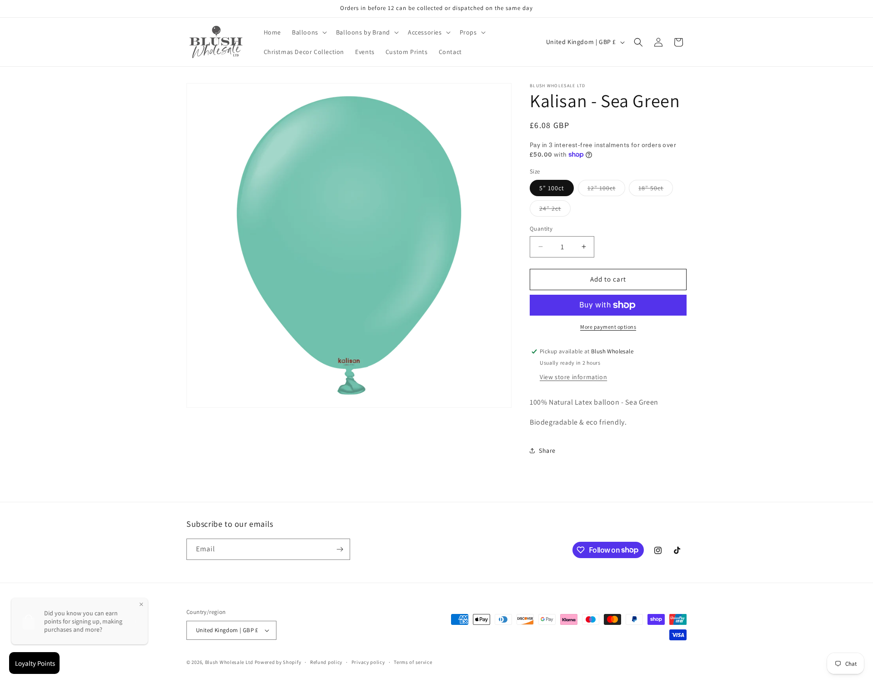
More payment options (608, 326)
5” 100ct (551, 188)
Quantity (541, 229)
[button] (308, 32)
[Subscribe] (340, 549)
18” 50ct (655, 189)
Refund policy (326, 662)
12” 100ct (606, 189)
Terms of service (413, 662)
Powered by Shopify (278, 662)
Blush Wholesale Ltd (229, 662)
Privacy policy (368, 662)
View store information (573, 377)
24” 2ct (555, 210)
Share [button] (547, 450)
